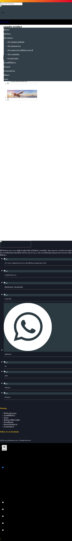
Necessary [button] (5, 465)
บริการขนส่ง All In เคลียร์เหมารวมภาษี (20, 50)
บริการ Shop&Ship (13, 54)
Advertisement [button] (6, 521)
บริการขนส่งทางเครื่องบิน (16, 42)
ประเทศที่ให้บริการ (10, 62)
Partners (6, 417)
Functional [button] (5, 500)
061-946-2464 (18, 287)
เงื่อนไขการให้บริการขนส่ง (12, 420)
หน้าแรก (6, 29)
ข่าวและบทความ (9, 71)
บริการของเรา (8, 38)
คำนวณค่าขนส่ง (13, 58)
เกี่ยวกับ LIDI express (10, 413)
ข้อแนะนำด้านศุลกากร (10, 424)
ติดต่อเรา (7, 75)
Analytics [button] (5, 514)
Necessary (7, 467)
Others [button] (4, 528)
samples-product (12, 26)
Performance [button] (5, 507)
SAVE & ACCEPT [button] (7, 533)
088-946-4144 (9, 287)
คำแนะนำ (7, 67)
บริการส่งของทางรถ (14, 46)
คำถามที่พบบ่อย (8, 422)
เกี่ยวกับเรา (7, 34)
